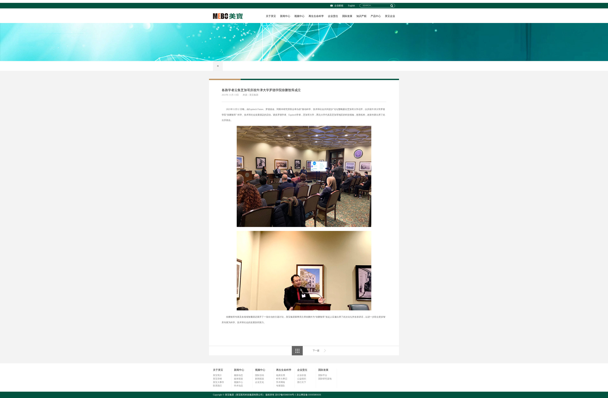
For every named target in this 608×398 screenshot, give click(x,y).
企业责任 (333, 16)
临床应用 (280, 375)
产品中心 (376, 16)
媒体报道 (238, 379)
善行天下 (301, 382)
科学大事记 (281, 379)
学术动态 (238, 386)
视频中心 (299, 16)
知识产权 (361, 16)
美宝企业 (390, 16)
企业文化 (259, 382)
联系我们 (217, 386)
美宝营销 (217, 379)
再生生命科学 (316, 16)
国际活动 (259, 375)
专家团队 (280, 386)
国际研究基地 (325, 379)
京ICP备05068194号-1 (285, 395)
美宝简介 (217, 375)
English (351, 5)
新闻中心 (285, 16)
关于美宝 (271, 16)
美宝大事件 (218, 382)
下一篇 (316, 350)
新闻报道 (259, 379)
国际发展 (347, 16)
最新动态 (238, 375)
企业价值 (301, 375)
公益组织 (301, 379)
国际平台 (322, 375)
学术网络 (280, 382)
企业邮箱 (338, 5)
